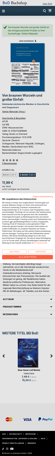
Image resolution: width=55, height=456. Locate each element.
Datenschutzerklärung (43, 196)
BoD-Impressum (39, 243)
